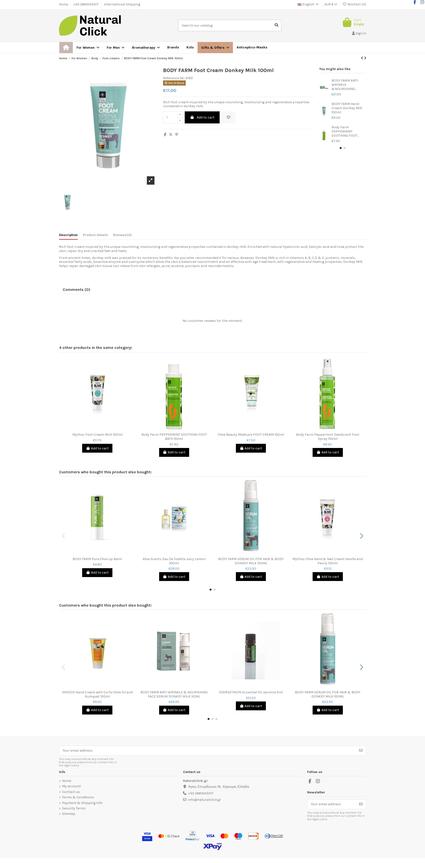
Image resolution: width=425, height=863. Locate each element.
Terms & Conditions (78, 797)
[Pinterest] (176, 135)
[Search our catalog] (276, 25)
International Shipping (122, 4)
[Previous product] (362, 58)
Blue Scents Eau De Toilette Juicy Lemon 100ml (174, 561)
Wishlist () (356, 4)
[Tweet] (170, 135)
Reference (171, 78)
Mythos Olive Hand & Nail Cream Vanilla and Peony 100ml (327, 561)
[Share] (165, 135)
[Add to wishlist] (228, 117)
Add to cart (205, 117)
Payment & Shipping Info (82, 803)
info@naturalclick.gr (204, 800)
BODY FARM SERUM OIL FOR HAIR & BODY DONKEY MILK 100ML (251, 561)
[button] (215, 47)
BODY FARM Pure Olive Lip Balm (97, 559)
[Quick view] (101, 428)
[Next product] (365, 58)
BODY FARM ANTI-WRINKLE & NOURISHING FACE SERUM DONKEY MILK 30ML (174, 694)
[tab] (122, 236)
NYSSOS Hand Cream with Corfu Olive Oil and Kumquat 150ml (97, 694)
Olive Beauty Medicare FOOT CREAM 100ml (251, 435)
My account (71, 786)
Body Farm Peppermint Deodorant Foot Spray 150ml (327, 437)
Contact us (71, 792)
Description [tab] (68, 235)
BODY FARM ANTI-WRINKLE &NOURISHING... (345, 85)
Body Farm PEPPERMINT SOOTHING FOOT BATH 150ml (174, 437)
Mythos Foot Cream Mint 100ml (97, 435)
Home (64, 4)
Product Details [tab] (95, 235)
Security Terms (74, 808)
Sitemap (68, 814)
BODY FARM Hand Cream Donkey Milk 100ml (347, 108)
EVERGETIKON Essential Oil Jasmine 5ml (251, 692)
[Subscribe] (361, 750)
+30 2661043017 (86, 4)
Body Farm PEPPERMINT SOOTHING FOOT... (345, 131)
